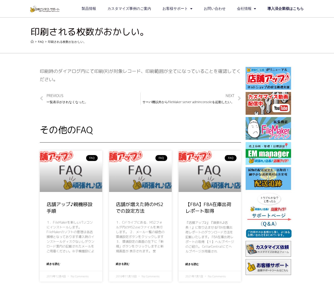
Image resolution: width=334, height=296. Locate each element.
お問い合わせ (215, 8)
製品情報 (89, 8)
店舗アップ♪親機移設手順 (69, 207)
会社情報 (244, 8)
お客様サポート (175, 8)
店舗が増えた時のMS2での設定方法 (139, 207)
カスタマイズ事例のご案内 (129, 8)
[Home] (32, 42)
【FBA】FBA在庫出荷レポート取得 (208, 207)
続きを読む (53, 264)
